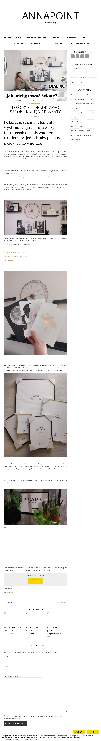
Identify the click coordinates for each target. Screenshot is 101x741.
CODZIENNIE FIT (35, 43)
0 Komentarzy (62, 603)
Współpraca (60, 43)
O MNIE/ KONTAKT (15, 37)
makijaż (56, 37)
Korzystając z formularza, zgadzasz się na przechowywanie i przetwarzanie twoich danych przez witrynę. (33, 717)
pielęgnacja (71, 37)
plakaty (62, 464)
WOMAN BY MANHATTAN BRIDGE (16, 256)
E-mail (6, 666)
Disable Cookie (92, 732)
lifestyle (86, 37)
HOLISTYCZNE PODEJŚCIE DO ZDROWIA (32, 630)
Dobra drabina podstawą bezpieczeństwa (54, 630)
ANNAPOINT (50, 15)
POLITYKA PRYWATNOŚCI (79, 43)
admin (10, 603)
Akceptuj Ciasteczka (35, 580)
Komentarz (8, 686)
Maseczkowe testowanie (37, 37)
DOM (49, 43)
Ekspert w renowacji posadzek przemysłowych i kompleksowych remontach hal (81, 135)
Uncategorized (35, 104)
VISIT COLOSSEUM (10, 260)
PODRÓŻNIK (18, 43)
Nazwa (7, 656)
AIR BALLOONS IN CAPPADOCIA (15, 252)
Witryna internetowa (11, 676)
